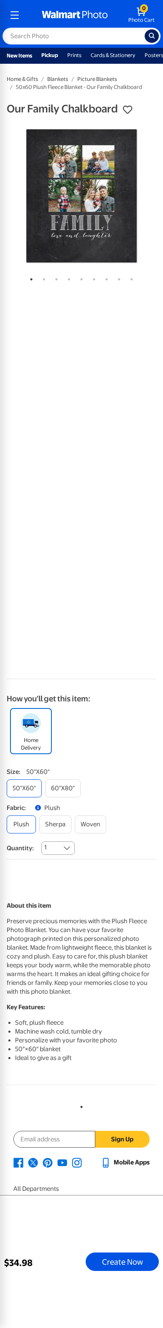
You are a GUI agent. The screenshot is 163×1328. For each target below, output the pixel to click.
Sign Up (122, 1139)
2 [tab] (42, 277)
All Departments (36, 1189)
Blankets (57, 79)
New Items (19, 55)
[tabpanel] (81, 196)
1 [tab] (29, 277)
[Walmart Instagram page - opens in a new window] (77, 1162)
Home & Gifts (22, 79)
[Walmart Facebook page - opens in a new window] (18, 1162)
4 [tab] (67, 277)
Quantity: (20, 848)
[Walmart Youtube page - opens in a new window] (62, 1162)
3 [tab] (55, 277)
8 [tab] (117, 277)
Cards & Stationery (113, 55)
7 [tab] (105, 277)
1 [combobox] (45, 847)
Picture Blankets (97, 79)
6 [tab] (92, 277)
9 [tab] (130, 277)
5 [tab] (80, 277)
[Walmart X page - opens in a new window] (33, 1162)
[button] (127, 110)
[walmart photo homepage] (75, 15)
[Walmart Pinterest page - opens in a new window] (48, 1162)
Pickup (49, 55)
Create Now (122, 1261)
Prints (74, 55)
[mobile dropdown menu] (14, 15)
